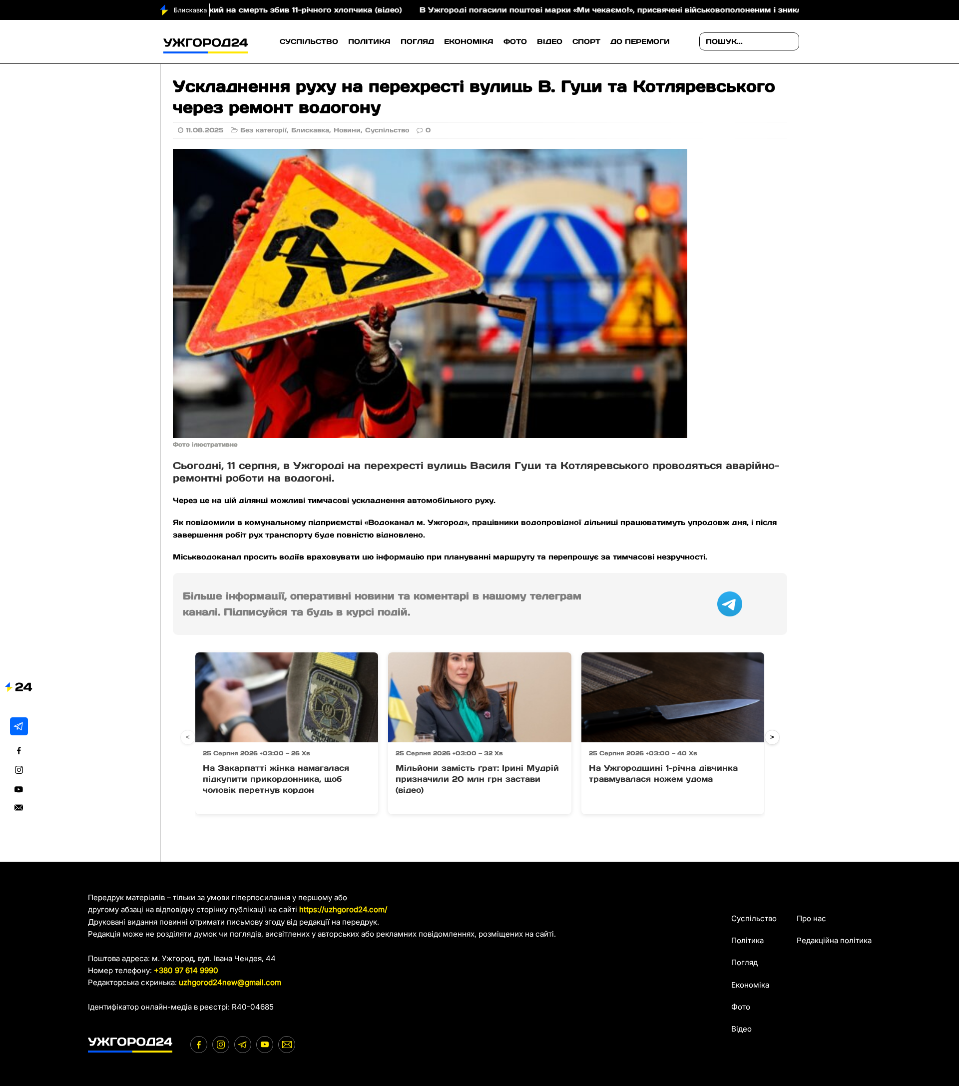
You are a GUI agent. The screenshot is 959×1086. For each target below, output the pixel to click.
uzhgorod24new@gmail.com (230, 982)
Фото (515, 41)
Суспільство (309, 41)
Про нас (811, 918)
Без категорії (263, 130)
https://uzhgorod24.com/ (343, 909)
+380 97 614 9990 (186, 970)
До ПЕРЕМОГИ (640, 41)
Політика (369, 41)
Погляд (417, 41)
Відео (549, 41)
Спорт (586, 41)
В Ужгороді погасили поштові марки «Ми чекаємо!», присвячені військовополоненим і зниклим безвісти (583, 9)
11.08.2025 (204, 130)
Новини (347, 130)
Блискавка (310, 130)
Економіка (468, 41)
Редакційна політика (834, 940)
